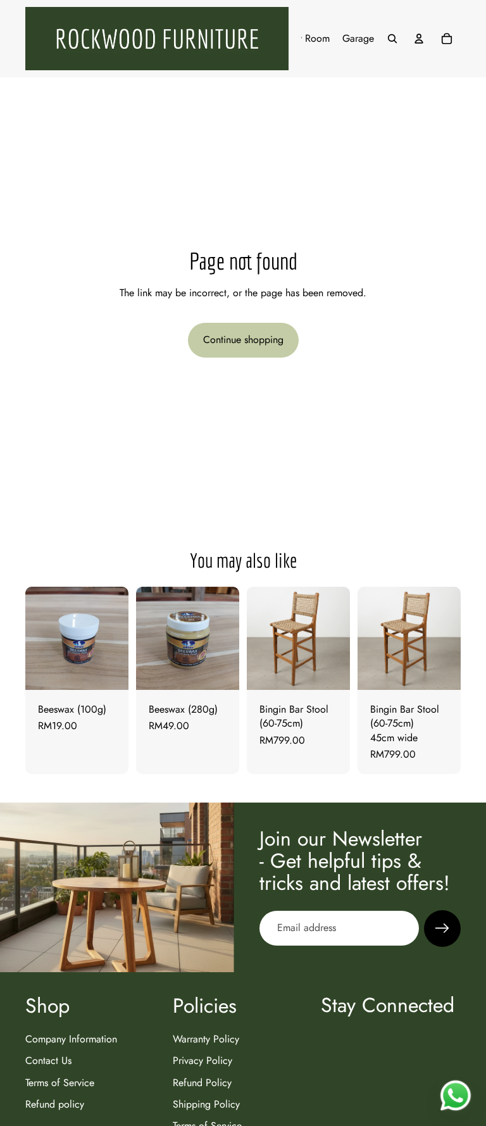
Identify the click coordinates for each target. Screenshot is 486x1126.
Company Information (71, 1038)
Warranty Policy (206, 1038)
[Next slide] (336, 638)
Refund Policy (202, 1082)
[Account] (419, 39)
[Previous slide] (261, 638)
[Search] (392, 39)
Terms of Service (59, 1082)
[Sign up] (442, 928)
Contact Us (48, 1060)
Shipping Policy (206, 1104)
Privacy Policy (202, 1060)
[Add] (108, 670)
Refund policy (54, 1104)
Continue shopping (243, 339)
